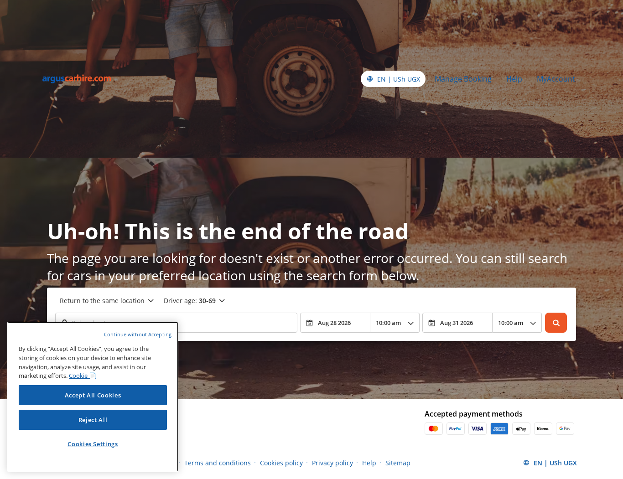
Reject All (93, 420)
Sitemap (397, 462)
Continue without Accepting (137, 334)
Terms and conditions (217, 462)
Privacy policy (332, 462)
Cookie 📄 (82, 375)
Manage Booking (463, 79)
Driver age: (190, 300)
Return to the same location (102, 300)
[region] (92, 397)
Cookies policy (281, 462)
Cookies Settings (92, 444)
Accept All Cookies (93, 395)
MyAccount (556, 79)
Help (514, 79)
